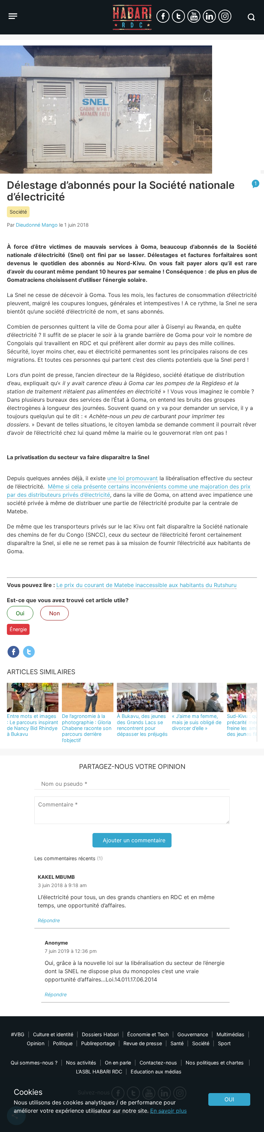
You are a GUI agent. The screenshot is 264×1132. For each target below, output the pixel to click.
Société (18, 212)
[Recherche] (251, 17)
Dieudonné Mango (37, 225)
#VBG (17, 1034)
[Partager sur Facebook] (13, 651)
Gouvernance (192, 1034)
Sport (224, 1043)
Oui (20, 613)
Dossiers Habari (100, 1034)
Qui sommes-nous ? (34, 1063)
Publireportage (98, 1043)
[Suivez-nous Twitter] (178, 16)
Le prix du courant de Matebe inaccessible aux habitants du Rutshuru (146, 585)
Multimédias (230, 1034)
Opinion (35, 1043)
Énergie (18, 629)
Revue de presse (142, 1043)
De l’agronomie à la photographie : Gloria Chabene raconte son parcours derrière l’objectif (86, 728)
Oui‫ (229, 1099)
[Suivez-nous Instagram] (224, 16)
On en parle (118, 1063)
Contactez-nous (158, 1063)
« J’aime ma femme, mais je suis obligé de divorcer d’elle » (196, 722)
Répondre (49, 920)
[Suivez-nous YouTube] (193, 16)
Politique (63, 1043)
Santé (177, 1043)
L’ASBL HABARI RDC (99, 1071)
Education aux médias (156, 1071)
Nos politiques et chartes (215, 1063)
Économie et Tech (148, 1034)
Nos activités (81, 1063)
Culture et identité (53, 1034)
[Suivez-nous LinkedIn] (209, 16)
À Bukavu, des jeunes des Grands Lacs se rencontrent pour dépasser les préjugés (142, 725)
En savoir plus (168, 1110)
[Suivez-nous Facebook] (162, 16)
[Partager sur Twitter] (28, 651)
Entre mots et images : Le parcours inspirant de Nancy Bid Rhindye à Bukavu (32, 725)
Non (54, 613)
